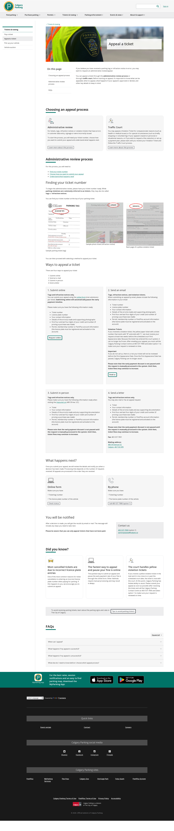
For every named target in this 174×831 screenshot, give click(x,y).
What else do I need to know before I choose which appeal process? (73, 663)
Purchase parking (32, 15)
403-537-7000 (123, 530)
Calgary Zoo (84, 779)
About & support (136, 15)
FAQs (50, 90)
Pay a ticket (8, 34)
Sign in (165, 6)
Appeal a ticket (10, 39)
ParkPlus (30, 779)
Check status (54, 503)
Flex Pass (65, 779)
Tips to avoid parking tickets (123, 611)
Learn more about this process (61, 147)
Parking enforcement (93, 15)
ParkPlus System (139, 779)
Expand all (156, 635)
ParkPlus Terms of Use (87, 798)
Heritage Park (102, 779)
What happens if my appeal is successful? (63, 649)
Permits (50, 15)
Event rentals (45, 727)
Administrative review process (56, 83)
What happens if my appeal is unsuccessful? (64, 656)
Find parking (11, 15)
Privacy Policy (103, 798)
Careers (128, 727)
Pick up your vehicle (11, 43)
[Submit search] (158, 6)
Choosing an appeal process (59, 75)
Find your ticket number (59, 172)
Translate (62, 698)
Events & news (116, 15)
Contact (87, 727)
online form (81, 297)
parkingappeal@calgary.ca (128, 532)
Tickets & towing (69, 15)
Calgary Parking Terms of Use (64, 798)
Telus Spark (119, 779)
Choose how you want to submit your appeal (67, 174)
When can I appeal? (55, 642)
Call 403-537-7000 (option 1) (120, 503)
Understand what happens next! (62, 176)
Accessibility (116, 798)
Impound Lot (61, 402)
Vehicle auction (10, 47)
